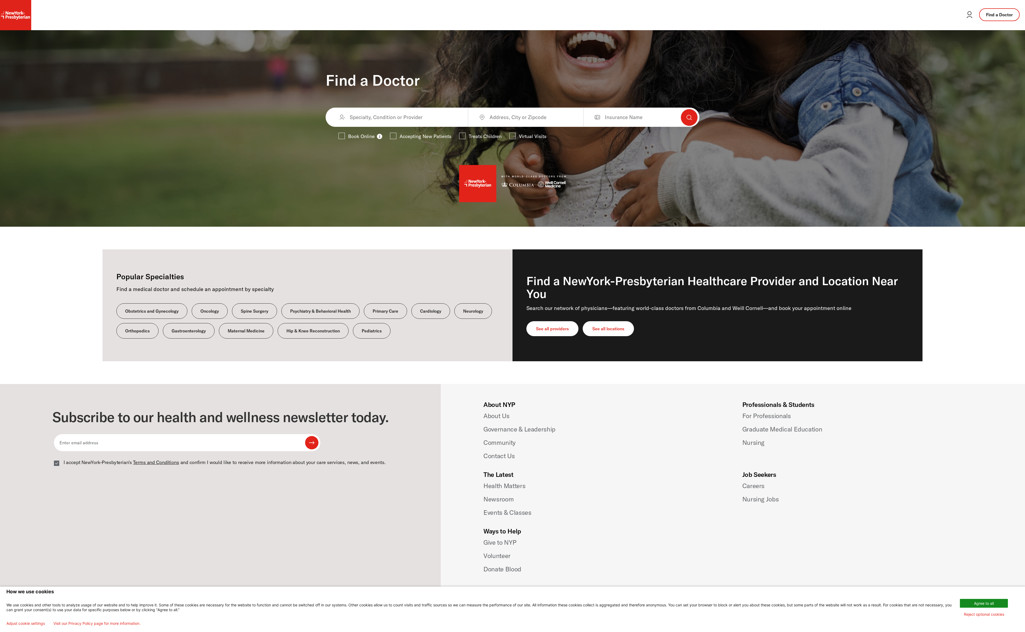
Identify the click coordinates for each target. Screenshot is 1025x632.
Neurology (473, 311)
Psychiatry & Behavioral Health (320, 311)
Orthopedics (137, 330)
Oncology (209, 311)
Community (499, 442)
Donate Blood (502, 569)
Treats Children (485, 136)
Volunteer (497, 556)
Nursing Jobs (760, 499)
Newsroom (498, 499)
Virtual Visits (532, 136)
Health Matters (504, 486)
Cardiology (430, 311)
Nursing (753, 442)
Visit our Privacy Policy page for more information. (96, 623)
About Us (496, 416)
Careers (753, 486)
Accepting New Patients (425, 136)
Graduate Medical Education (782, 429)
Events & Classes (507, 512)
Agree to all (984, 603)
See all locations (608, 328)
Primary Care (385, 311)
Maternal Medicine (246, 330)
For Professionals (766, 416)
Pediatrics (372, 330)
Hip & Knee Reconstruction (313, 330)
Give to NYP (499, 542)
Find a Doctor (999, 14)
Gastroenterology (189, 330)
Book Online (361, 136)
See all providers (552, 328)
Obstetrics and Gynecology (152, 311)
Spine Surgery (254, 311)
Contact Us (499, 456)
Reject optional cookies (984, 614)
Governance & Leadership (519, 429)
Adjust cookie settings (25, 623)
